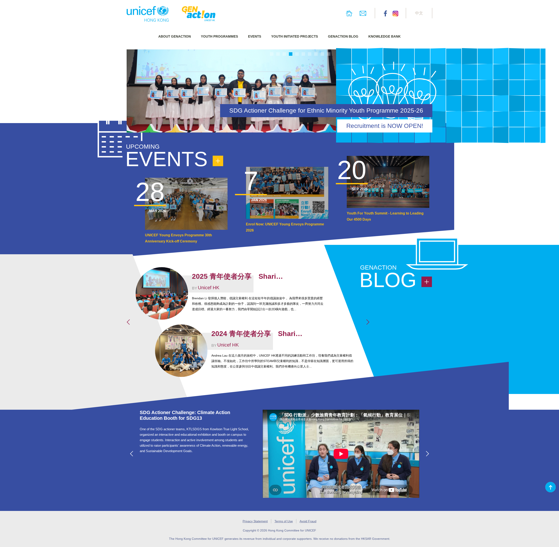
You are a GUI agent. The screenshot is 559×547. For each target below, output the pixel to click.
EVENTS (254, 36)
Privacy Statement (255, 521)
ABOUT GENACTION (174, 36)
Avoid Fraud (308, 521)
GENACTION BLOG (343, 36)
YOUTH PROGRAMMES (219, 36)
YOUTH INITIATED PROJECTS (294, 36)
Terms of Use (283, 521)
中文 (419, 13)
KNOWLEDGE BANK (384, 36)
